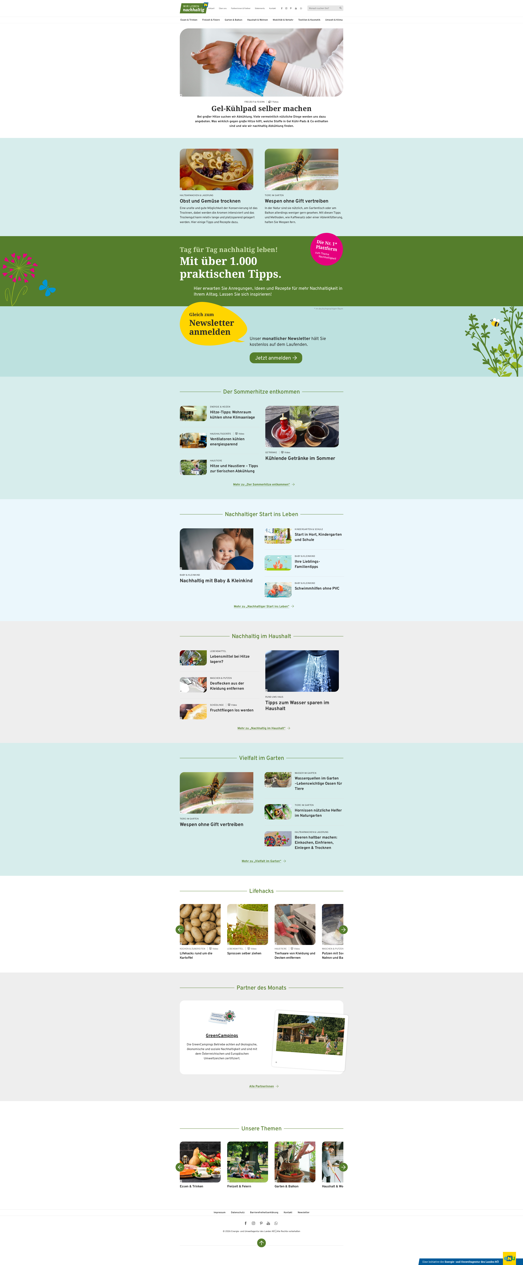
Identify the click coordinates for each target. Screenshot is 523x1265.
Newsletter (303, 1212)
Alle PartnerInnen (261, 1086)
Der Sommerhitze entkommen (261, 392)
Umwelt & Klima (334, 20)
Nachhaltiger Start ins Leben (261, 514)
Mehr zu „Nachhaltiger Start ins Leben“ (261, 606)
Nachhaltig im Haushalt (261, 636)
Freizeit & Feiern (211, 20)
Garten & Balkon (233, 20)
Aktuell (211, 9)
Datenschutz (238, 1212)
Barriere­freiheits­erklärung (264, 1212)
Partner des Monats (261, 988)
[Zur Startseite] (191, 7)
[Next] (343, 929)
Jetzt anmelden (273, 358)
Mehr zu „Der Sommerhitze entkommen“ (261, 484)
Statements (260, 9)
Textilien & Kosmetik (309, 20)
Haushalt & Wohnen (257, 20)
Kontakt (272, 9)
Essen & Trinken (188, 20)
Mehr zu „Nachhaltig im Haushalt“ (261, 728)
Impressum (220, 1212)
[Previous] (180, 929)
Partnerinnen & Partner (240, 9)
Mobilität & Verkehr (283, 20)
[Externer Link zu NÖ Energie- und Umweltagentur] (470, 1258)
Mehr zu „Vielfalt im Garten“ (261, 861)
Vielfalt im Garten (261, 758)
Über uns (223, 9)
